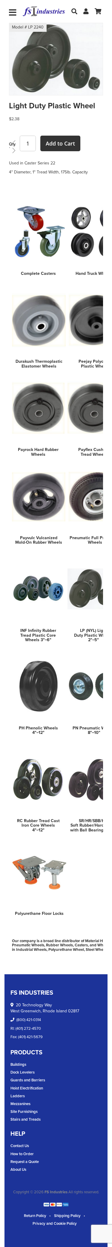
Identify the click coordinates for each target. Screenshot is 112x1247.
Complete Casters (38, 273)
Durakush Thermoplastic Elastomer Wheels (39, 363)
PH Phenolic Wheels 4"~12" (38, 730)
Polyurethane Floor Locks (39, 913)
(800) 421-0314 (28, 1020)
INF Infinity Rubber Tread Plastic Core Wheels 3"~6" (38, 635)
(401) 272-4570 (28, 1028)
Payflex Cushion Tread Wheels (93, 451)
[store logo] (43, 11)
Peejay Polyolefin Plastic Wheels (95, 363)
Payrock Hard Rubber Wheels (38, 451)
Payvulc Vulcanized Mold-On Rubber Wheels (38, 540)
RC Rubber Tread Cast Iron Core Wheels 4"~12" (38, 825)
